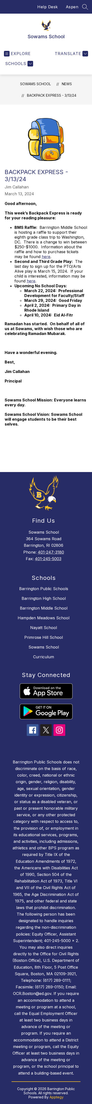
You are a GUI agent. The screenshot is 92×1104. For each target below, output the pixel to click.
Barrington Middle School (43, 608)
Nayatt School (43, 627)
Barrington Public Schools (43, 588)
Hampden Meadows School (43, 617)
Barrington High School (44, 598)
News (67, 84)
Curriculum (43, 656)
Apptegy (57, 1097)
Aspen (72, 6)
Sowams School (35, 84)
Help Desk (47, 6)
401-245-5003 (48, 558)
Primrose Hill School (43, 637)
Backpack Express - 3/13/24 (51, 95)
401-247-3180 (51, 552)
